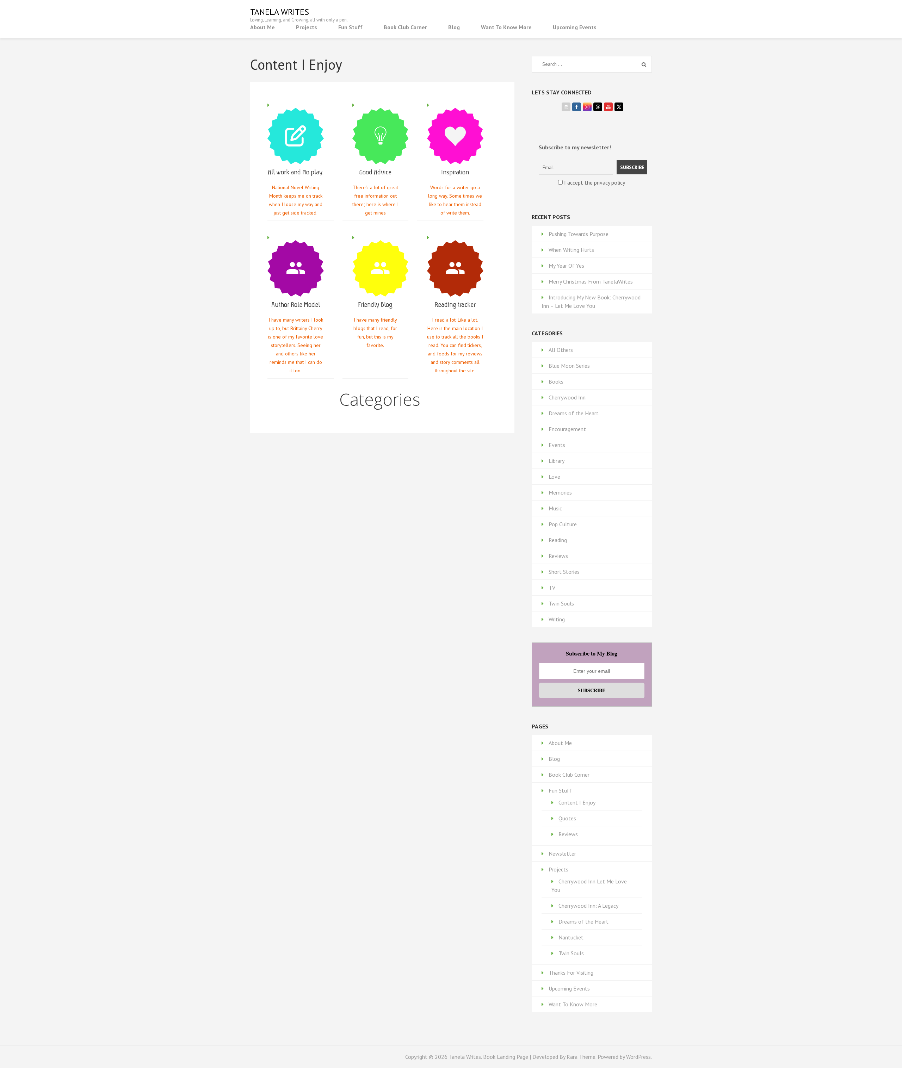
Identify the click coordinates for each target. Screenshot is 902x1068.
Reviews (558, 555)
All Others (561, 349)
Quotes (567, 818)
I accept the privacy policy (594, 182)
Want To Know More (506, 27)
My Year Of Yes (566, 265)
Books (556, 381)
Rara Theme (581, 1056)
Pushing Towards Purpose (578, 233)
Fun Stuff (350, 27)
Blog (454, 27)
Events (557, 444)
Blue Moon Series (569, 365)
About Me (262, 27)
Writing (557, 619)
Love (554, 476)
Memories (560, 492)
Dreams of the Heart (574, 413)
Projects (306, 27)
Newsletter (562, 853)
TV (552, 587)
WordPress (638, 1056)
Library (556, 460)
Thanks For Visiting (571, 972)
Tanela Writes (279, 11)
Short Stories (564, 571)
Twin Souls (561, 603)
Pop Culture (563, 524)
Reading (558, 540)
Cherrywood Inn (567, 397)
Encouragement (567, 429)
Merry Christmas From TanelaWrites (591, 281)
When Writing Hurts (571, 249)
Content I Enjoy (576, 802)
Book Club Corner (405, 27)
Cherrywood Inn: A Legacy (588, 905)
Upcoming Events (575, 27)
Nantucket (570, 937)
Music (555, 508)
